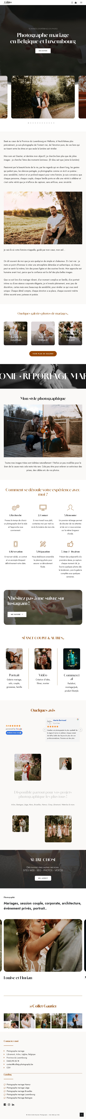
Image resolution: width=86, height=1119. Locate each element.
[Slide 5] (37, 122)
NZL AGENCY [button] (43, 878)
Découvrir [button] (43, 51)
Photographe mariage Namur (19, 1084)
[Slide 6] (40, 122)
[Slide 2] (31, 122)
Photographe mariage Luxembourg (21, 1094)
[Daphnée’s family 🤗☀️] (43, 1020)
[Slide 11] (51, 122)
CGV (8, 1067)
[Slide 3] (33, 122)
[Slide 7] (42, 122)
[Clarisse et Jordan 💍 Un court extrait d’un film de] (11, 1020)
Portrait (14, 675)
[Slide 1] (28, 122)
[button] (81, 2)
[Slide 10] (49, 122)
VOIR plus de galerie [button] (43, 354)
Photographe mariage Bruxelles (19, 1091)
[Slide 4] (35, 122)
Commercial (71, 677)
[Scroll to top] (82, 1114)
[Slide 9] (47, 122)
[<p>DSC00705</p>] (43, 97)
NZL (58, 1115)
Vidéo (43, 675)
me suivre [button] (15, 614)
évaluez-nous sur (13, 732)
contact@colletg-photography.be (20, 1064)
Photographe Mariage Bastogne (19, 1097)
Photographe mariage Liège (18, 1087)
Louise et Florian (18, 977)
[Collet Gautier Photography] (8, 2)
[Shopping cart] (75, 2)
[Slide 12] (54, 122)
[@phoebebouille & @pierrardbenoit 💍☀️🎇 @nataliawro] (27, 1020)
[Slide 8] (44, 122)
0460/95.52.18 (13, 1061)
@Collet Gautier (43, 1006)
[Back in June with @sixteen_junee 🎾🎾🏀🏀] (74, 1020)
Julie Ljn (56, 720)
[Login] (71, 2)
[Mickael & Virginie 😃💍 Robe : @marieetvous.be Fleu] (58, 1020)
